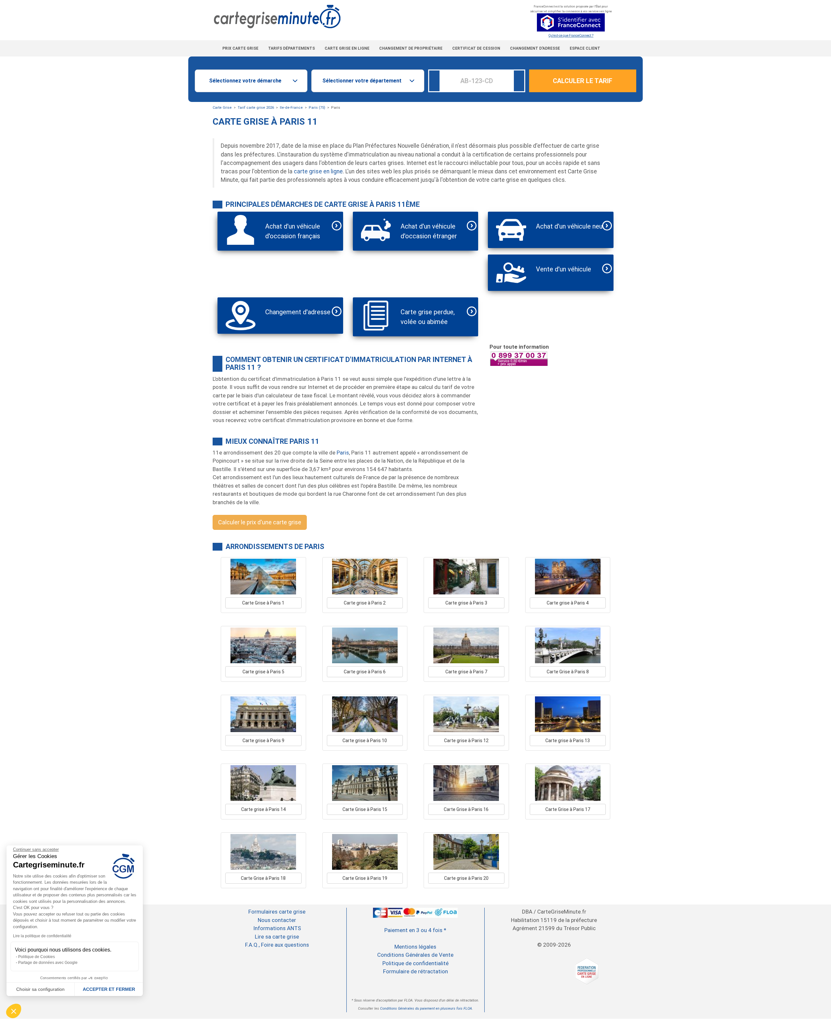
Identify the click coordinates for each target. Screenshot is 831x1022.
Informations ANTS (277, 928)
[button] (13, 1011)
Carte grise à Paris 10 (364, 740)
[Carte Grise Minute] (346, 16)
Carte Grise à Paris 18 (263, 878)
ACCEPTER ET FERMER (109, 989)
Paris (343, 452)
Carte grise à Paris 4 (568, 602)
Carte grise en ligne (347, 48)
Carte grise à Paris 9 (263, 740)
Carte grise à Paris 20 (466, 878)
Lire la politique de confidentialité (42, 936)
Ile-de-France (291, 108)
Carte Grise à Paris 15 (364, 809)
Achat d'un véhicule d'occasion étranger (429, 231)
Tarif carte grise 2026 (256, 108)
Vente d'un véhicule (563, 269)
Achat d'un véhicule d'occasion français (292, 231)
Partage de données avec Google (48, 962)
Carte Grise (222, 108)
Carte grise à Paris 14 (263, 809)
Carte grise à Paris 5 (263, 671)
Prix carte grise (240, 48)
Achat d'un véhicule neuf (570, 226)
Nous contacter (277, 920)
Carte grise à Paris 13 (567, 740)
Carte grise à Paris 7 (466, 671)
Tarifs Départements (291, 48)
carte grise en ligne (318, 171)
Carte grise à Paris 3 (466, 602)
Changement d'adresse (535, 48)
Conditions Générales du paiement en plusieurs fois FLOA (426, 1008)
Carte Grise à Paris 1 (263, 602)
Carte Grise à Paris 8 (568, 671)
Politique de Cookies (36, 956)
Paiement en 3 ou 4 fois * (415, 930)
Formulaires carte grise (276, 911)
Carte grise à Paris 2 (365, 602)
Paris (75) (317, 108)
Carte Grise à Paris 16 (466, 809)
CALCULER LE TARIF (582, 81)
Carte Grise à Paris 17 (567, 809)
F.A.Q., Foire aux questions (277, 944)
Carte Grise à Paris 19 (364, 878)
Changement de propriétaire (410, 48)
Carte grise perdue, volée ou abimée (428, 317)
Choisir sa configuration (40, 989)
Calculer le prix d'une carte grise (259, 522)
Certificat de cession (476, 48)
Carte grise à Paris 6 (365, 671)
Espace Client (585, 48)
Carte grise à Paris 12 (466, 740)
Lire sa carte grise (277, 936)
